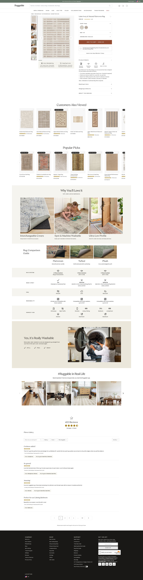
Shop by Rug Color (54, 546)
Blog (26, 546)
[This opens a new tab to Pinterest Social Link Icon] (106, 564)
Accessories (88, 10)
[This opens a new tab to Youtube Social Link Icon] (110, 564)
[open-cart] (127, 6)
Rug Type (59, 10)
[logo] (19, 6)
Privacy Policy (28, 559)
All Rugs (51, 555)
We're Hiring (28, 548)
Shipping (76, 550)
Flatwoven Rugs (46, 14)
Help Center (77, 539)
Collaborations (76, 10)
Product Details (84, 60)
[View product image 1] (34, 19)
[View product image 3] (34, 35)
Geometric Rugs (55, 14)
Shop (51, 537)
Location (28, 574)
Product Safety (77, 555)
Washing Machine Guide (79, 546)
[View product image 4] (34, 43)
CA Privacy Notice (78, 564)
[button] (119, 6)
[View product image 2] (34, 27)
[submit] (110, 5)
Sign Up (108, 548)
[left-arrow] (60, 1)
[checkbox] (80, 48)
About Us (27, 539)
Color (67, 10)
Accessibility (77, 557)
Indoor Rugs (38, 14)
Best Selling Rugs (53, 541)
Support (77, 537)
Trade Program (131, 1)
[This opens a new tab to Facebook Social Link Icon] (99, 564)
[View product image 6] (34, 58)
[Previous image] (41, 38)
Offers (51, 557)
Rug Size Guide (77, 548)
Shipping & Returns (85, 88)
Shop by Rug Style (53, 543)
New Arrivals (52, 539)
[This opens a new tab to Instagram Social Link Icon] (103, 564)
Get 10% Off (102, 537)
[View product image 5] (34, 50)
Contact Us (77, 541)
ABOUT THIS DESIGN (85, 93)
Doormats (51, 553)
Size (53, 10)
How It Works (28, 541)
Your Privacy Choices (79, 566)
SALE (107, 10)
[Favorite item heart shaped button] (110, 16)
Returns (76, 553)
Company (28, 537)
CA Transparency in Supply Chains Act (83, 562)
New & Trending (38, 10)
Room (47, 10)
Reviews (27, 555)
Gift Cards (51, 559)
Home (32, 14)
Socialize (102, 561)
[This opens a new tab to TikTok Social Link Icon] (114, 564)
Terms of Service (29, 557)
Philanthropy (28, 543)
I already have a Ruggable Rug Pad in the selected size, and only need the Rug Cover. (96, 48)
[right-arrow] (82, 1)
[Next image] (71, 38)
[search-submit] (41, 439)
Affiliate (27, 553)
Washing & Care (84, 84)
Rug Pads (51, 550)
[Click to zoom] (56, 38)
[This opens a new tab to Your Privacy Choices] (86, 566)
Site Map (76, 559)
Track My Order (77, 543)
